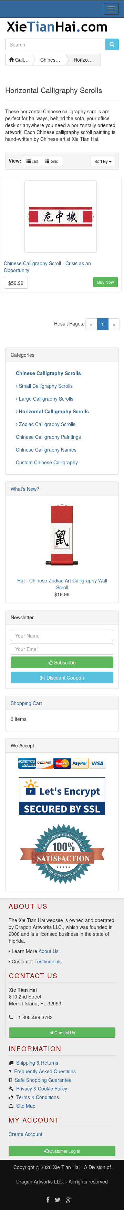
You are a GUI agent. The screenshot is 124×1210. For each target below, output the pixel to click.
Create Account (25, 1133)
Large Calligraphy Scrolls (45, 398)
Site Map (25, 1105)
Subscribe (64, 662)
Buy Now (105, 282)
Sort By (101, 161)
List (34, 161)
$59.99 (15, 282)
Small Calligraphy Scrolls (45, 385)
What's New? (25, 488)
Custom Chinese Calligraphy (47, 462)
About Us (49, 951)
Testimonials (48, 961)
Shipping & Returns (37, 1062)
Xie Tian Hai (66, 1167)
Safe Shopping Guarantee (43, 1079)
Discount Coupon (64, 677)
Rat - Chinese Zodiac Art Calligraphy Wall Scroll (62, 584)
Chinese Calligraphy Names (46, 449)
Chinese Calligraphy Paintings (48, 436)
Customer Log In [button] (64, 1151)
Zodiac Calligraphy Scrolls (46, 424)
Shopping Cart (26, 703)
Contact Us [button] (64, 1032)
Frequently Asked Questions (45, 1071)
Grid (54, 161)
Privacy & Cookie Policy (41, 1088)
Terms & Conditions (37, 1097)
